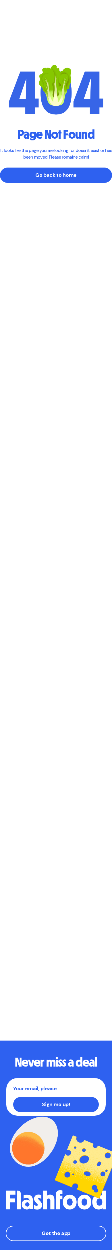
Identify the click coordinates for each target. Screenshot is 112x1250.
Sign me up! (56, 1104)
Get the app (56, 1233)
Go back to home (56, 175)
